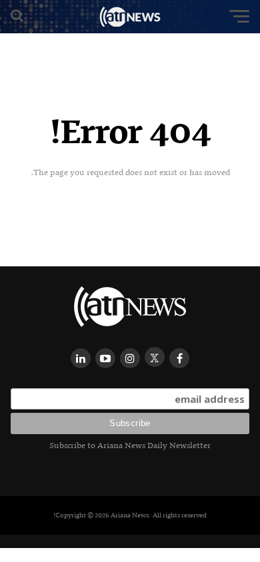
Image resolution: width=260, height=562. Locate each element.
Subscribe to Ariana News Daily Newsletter (130, 445)
